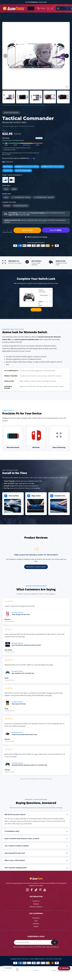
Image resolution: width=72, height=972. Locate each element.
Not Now (7, 206)
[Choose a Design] (52, 8)
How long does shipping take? (16, 868)
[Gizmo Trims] (13, 8)
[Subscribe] (54, 942)
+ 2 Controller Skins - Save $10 (43, 197)
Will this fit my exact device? (15, 814)
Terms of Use (49, 959)
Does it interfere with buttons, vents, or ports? (22, 838)
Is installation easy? (12, 831)
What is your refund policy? (15, 860)
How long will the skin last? (15, 853)
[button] (41, 8)
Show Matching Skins (20, 206)
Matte (14, 189)
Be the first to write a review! (36, 567)
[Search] (31, 8)
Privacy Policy (58, 959)
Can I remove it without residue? (17, 846)
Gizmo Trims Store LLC (24, 959)
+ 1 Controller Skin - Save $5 (21, 197)
